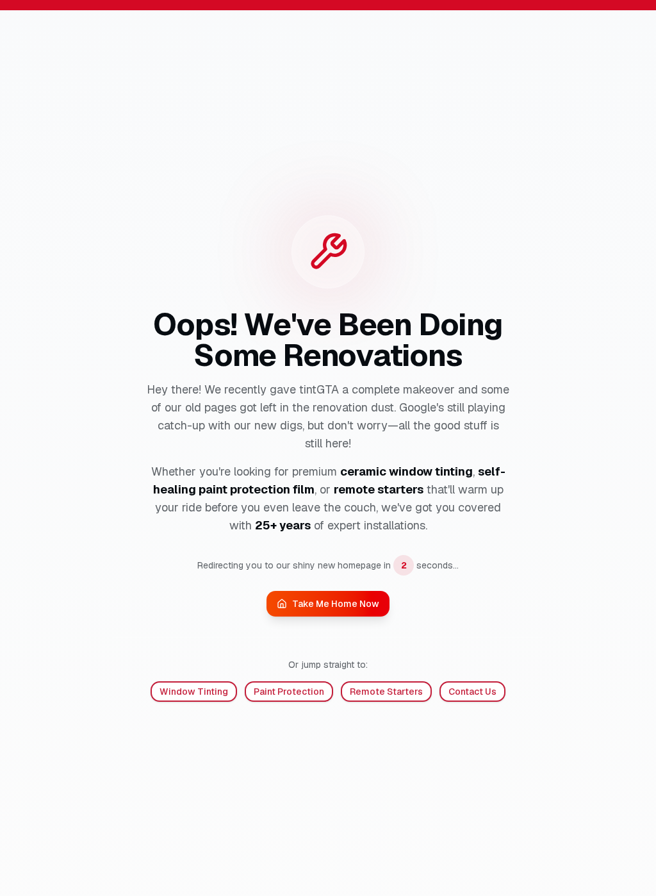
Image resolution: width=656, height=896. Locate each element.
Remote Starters (386, 691)
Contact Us (472, 691)
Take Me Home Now (335, 604)
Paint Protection (289, 691)
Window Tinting (194, 691)
